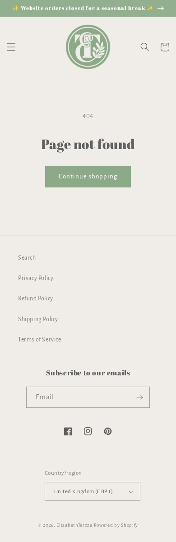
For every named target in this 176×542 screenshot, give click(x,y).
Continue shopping (88, 176)
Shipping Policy (38, 319)
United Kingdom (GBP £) (83, 492)
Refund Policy (35, 298)
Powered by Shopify (116, 525)
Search (27, 258)
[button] (11, 47)
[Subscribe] (139, 397)
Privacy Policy (35, 278)
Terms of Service (39, 339)
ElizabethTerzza (74, 525)
